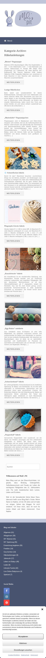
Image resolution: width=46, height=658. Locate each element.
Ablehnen (23, 643)
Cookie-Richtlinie (14, 655)
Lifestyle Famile (9, 568)
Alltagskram (8, 536)
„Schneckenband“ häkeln (14, 382)
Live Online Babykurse (12, 571)
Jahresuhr (7, 558)
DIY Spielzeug (9, 542)
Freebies (7, 548)
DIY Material (8, 539)
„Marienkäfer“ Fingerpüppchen (16, 118)
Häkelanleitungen (10, 555)
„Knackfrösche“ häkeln (13, 274)
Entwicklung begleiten (11, 545)
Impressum (34, 655)
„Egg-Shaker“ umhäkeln (13, 328)
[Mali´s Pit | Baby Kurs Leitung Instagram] (7, 597)
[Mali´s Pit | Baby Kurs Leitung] (23, 18)
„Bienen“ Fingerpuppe (13, 62)
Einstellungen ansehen (23, 650)
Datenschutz (25, 655)
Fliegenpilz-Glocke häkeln (14, 226)
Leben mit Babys (10, 561)
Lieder (6, 565)
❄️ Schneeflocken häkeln (14, 173)
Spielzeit (7, 574)
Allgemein (7, 532)
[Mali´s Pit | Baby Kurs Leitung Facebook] (7, 591)
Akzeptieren (23, 636)
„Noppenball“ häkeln (12, 435)
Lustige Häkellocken (12, 90)
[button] (42, 609)
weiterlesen (14, 82)
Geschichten (8, 552)
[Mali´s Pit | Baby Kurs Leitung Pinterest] (7, 603)
